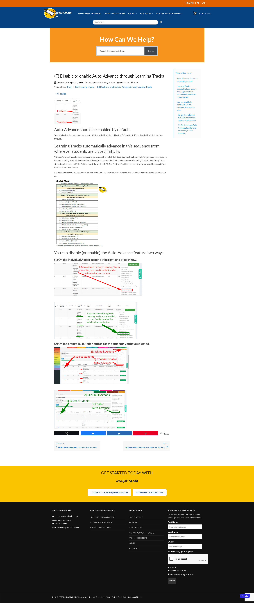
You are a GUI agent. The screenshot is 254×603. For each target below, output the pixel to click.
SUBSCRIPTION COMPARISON (102, 517)
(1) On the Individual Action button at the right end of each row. (187, 118)
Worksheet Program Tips (181, 574)
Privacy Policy (111, 597)
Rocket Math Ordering (168, 13)
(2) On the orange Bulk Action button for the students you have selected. (187, 129)
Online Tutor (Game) (114, 13)
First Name (173, 522)
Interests (172, 567)
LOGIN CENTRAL (195, 2)
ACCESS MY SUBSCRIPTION (101, 522)
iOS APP (132, 543)
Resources (145, 13)
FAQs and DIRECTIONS (138, 538)
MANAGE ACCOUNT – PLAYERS (141, 533)
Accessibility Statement (127, 597)
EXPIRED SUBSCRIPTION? (100, 527)
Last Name (173, 532)
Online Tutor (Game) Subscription (109, 492)
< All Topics (60, 93)
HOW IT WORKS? (136, 517)
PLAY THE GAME (135, 527)
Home (139, 597)
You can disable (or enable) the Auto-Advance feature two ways (186, 106)
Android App (134, 548)
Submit (172, 581)
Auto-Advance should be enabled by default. (187, 80)
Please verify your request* (180, 551)
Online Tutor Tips (178, 571)
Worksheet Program (89, 13)
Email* (171, 542)
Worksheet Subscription (149, 492)
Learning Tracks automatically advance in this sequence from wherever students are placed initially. (187, 91)
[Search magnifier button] (161, 22)
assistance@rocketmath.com (67, 527)
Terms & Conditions (96, 597)
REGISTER (133, 522)
